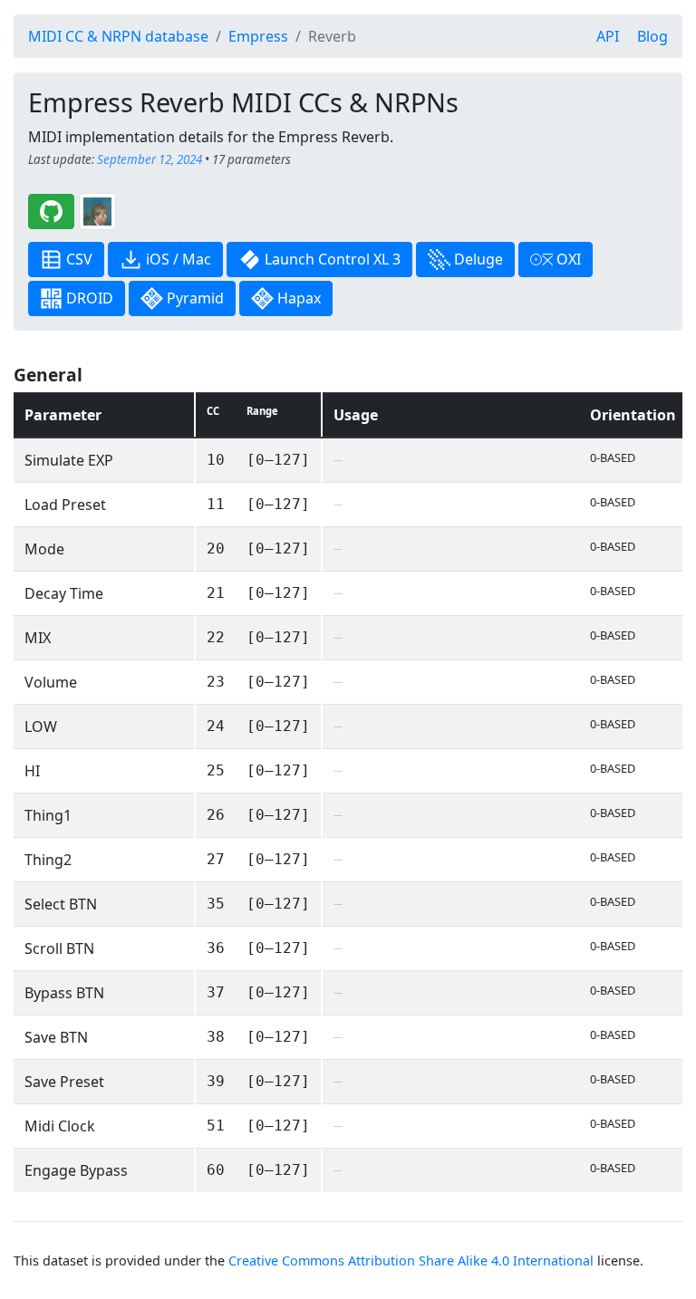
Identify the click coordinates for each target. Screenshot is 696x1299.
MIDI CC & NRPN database (118, 36)
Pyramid (193, 298)
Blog (652, 36)
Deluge (476, 259)
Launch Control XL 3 (331, 259)
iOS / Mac (176, 259)
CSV (77, 259)
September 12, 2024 (149, 159)
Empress (258, 36)
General (48, 374)
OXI (567, 259)
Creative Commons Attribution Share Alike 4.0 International (411, 1260)
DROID (88, 298)
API (607, 36)
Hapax (297, 298)
